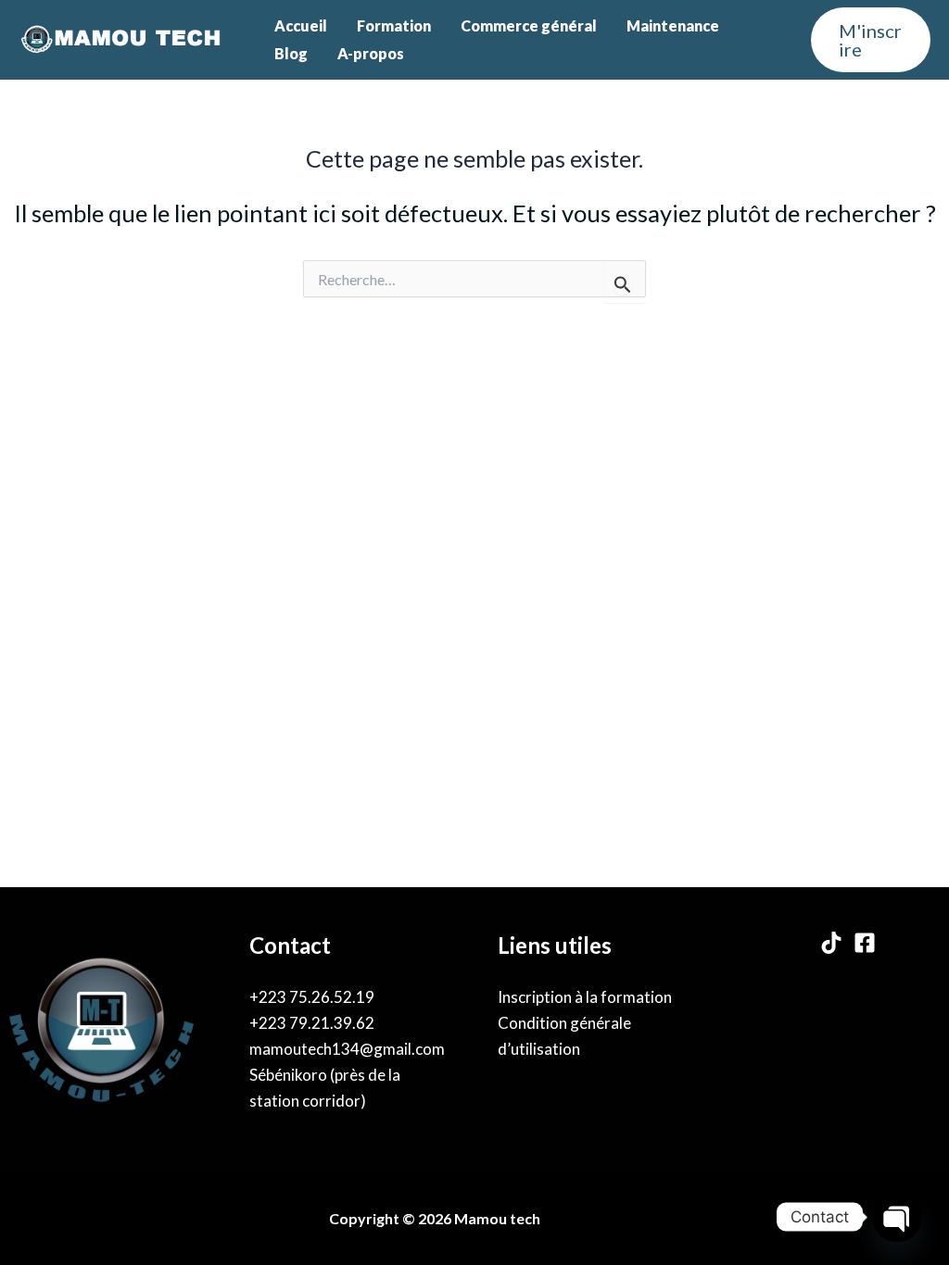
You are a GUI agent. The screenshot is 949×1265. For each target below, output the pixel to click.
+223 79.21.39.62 (311, 1023)
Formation (394, 25)
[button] (870, 39)
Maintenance (672, 25)
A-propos (370, 53)
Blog (291, 53)
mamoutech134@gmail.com (347, 1048)
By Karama (585, 1218)
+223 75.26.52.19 (311, 997)
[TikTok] (831, 943)
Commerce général (529, 25)
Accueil (300, 25)
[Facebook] (865, 943)
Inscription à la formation (585, 997)
